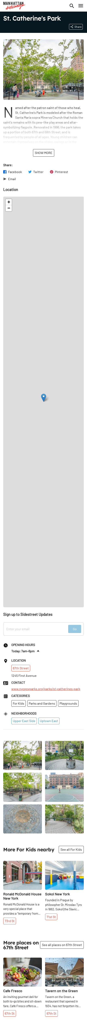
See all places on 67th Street (62, 945)
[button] (43, 398)
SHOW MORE (43, 153)
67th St (10, 1013)
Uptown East (49, 721)
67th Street (21, 668)
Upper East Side (24, 721)
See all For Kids (71, 849)
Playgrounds (68, 703)
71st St (51, 917)
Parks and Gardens (42, 703)
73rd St (10, 921)
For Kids (18, 703)
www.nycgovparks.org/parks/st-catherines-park (45, 689)
